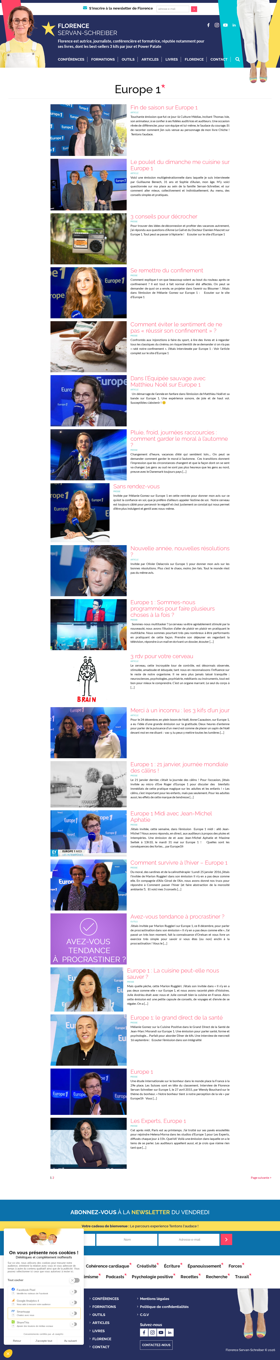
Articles (150, 59)
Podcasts (115, 1276)
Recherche (216, 1276)
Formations (103, 59)
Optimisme (87, 1276)
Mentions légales (154, 1299)
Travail (242, 1276)
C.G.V (144, 1315)
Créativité (146, 1266)
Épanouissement (204, 1266)
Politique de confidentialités (164, 1307)
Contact (219, 59)
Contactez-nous (156, 1345)
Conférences (71, 59)
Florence (194, 59)
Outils (128, 59)
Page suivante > (261, 1177)
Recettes (189, 1276)
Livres (172, 59)
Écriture (172, 1266)
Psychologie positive (152, 1276)
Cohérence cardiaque (107, 1266)
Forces (235, 1266)
